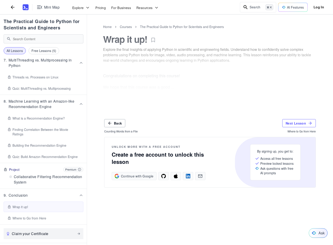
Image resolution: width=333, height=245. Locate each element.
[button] (43, 63)
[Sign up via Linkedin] (188, 176)
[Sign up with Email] (200, 176)
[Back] (12, 7)
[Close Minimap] (87, 31)
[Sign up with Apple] (176, 176)
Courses (126, 26)
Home (107, 26)
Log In (319, 7)
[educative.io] (26, 7)
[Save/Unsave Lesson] (153, 40)
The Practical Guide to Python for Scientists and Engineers (42, 24)
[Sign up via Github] (163, 176)
